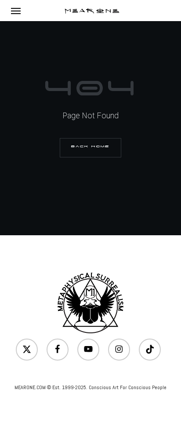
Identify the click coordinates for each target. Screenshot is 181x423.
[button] (16, 10)
